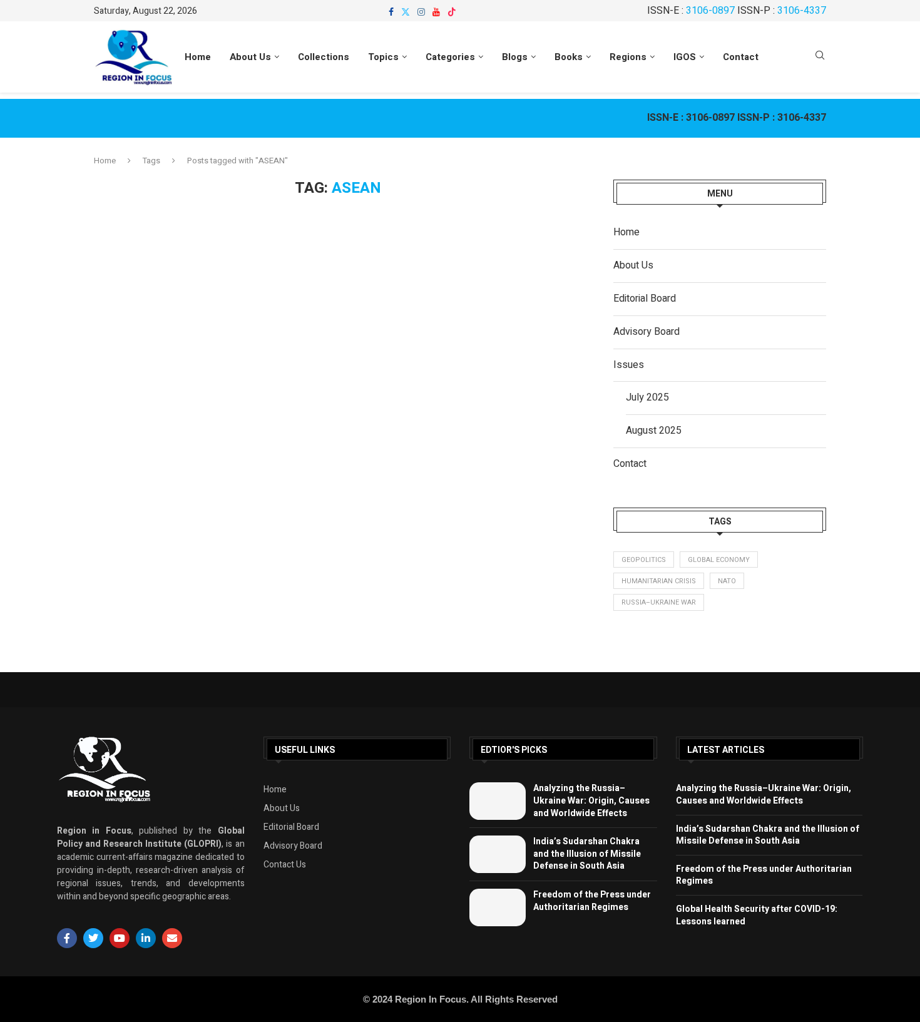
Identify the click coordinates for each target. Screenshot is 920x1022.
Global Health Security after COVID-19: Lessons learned (756, 915)
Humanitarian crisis (658, 581)
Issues (628, 364)
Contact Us (284, 865)
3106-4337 (801, 10)
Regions (628, 57)
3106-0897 (710, 10)
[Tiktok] (452, 12)
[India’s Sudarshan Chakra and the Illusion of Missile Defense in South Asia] (497, 854)
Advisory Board (646, 331)
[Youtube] (436, 12)
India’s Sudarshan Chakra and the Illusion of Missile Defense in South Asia (587, 853)
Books (569, 57)
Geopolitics (643, 559)
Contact (741, 57)
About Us (250, 57)
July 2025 (647, 397)
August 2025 (654, 430)
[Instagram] (421, 12)
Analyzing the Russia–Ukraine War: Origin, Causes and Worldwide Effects (591, 800)
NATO (727, 581)
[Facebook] (391, 12)
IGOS (684, 57)
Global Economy (719, 559)
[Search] (820, 57)
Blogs (515, 57)
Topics (383, 57)
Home (198, 57)
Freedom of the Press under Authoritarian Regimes (592, 901)
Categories (450, 57)
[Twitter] (406, 12)
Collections (323, 57)
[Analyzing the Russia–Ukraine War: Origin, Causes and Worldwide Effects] (497, 801)
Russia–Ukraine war (658, 602)
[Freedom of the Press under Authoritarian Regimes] (497, 907)
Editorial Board (644, 298)
